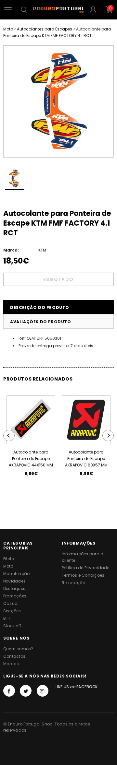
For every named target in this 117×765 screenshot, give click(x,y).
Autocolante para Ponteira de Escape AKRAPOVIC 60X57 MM (86, 458)
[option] (58, 101)
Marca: (11, 250)
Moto (8, 29)
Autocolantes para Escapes (44, 29)
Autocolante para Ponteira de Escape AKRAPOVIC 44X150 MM (31, 458)
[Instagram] (42, 691)
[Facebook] (9, 691)
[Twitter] (26, 691)
